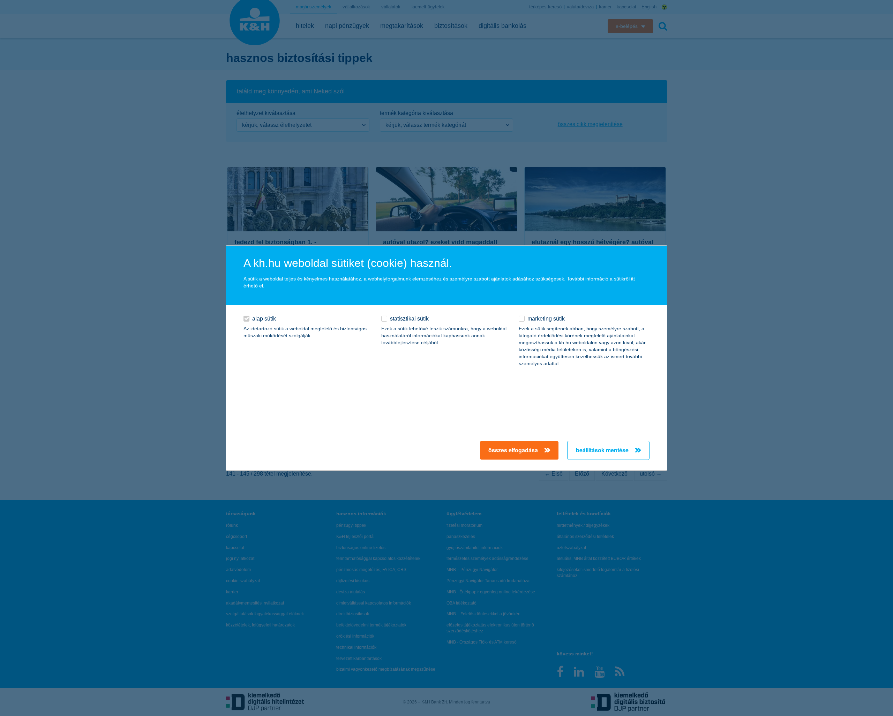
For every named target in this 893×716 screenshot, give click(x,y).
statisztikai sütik (409, 319)
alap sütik (264, 319)
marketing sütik (546, 319)
